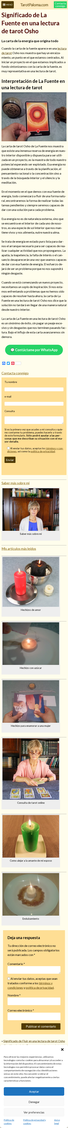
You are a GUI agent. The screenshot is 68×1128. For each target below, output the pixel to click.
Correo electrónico (21, 1010)
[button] (62, 1049)
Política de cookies (9, 1122)
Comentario (16, 964)
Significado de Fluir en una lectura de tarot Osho (34, 1041)
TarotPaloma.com (34, 4)
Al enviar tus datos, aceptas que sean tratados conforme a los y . (32, 983)
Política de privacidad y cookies (34, 1122)
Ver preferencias (34, 1112)
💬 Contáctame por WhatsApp (34, 350)
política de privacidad (43, 451)
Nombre (14, 995)
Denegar (34, 1102)
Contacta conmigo (60, 5)
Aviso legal (57, 1122)
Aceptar (34, 1091)
